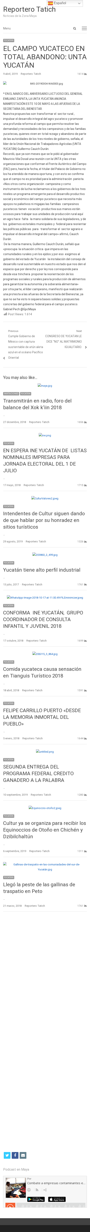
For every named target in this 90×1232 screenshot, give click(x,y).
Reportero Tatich (29, 9)
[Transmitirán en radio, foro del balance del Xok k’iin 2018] (45, 385)
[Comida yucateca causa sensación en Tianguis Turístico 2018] (45, 654)
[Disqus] (45, 975)
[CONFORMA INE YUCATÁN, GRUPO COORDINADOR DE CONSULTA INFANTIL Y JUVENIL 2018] (45, 597)
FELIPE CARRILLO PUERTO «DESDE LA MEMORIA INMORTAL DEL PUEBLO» (42, 717)
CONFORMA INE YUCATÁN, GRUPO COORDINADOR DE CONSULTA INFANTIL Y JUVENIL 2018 (43, 619)
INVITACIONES (11, 394)
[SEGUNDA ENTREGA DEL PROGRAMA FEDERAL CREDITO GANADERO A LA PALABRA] (45, 751)
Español (59, 3)
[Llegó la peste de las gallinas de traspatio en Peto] (45, 864)
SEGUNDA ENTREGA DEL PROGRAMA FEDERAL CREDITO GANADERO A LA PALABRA (38, 773)
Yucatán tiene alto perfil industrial (41, 570)
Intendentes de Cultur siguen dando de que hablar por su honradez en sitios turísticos (44, 520)
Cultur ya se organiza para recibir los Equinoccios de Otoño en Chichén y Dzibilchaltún (44, 829)
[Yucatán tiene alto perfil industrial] (45, 554)
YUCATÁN (8, 40)
